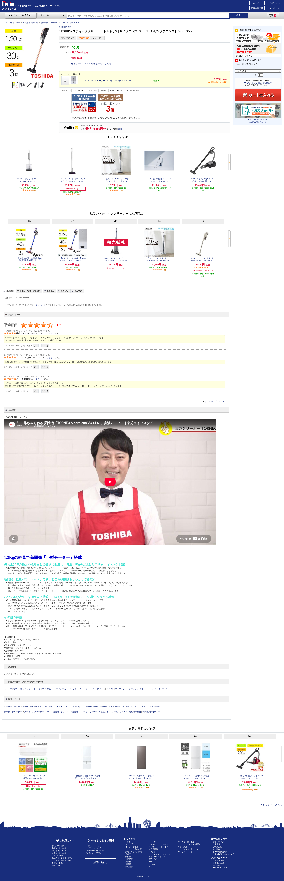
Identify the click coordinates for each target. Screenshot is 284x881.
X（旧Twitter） (219, 863)
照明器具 (135, 706)
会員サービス (57, 865)
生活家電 (129, 859)
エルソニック (155, 689)
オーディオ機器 (131, 847)
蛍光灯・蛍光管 (100, 706)
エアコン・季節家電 (133, 849)
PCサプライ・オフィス (157, 857)
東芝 (15, 689)
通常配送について (59, 851)
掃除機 (128, 864)
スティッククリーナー (70, 23)
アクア (118, 689)
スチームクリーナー (119, 712)
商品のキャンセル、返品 (62, 858)
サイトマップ (218, 842)
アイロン (68, 706)
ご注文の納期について (61, 855)
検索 (238, 15)
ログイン (257, 3)
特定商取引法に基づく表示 (224, 854)
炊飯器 (128, 857)
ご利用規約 (217, 847)
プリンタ (152, 852)
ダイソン (110, 689)
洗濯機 (25, 706)
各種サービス (57, 863)
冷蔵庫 (128, 854)
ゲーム (151, 862)
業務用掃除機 (135, 712)
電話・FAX (152, 859)
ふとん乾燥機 (86, 706)
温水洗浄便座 (114, 706)
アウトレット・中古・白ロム (189, 849)
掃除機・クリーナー (49, 23)
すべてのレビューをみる (215, 401)
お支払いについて (59, 848)
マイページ (274, 8)
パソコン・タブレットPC (158, 847)
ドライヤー (152, 842)
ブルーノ (143, 689)
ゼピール (101, 689)
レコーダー (129, 844)
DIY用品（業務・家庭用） (151, 706)
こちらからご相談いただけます (259, 83)
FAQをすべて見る (93, 853)
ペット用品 (182, 847)
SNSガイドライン (220, 867)
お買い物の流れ (58, 846)
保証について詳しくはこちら (249, 64)
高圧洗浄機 (103, 712)
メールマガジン (219, 860)
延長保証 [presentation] (50, 291)
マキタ (165, 689)
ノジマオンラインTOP (11, 23)
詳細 (120, 129)
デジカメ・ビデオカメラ (158, 844)
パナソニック (24, 689)
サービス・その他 (185, 852)
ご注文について (92, 846)
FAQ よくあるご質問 (102, 840)
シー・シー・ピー (87, 689)
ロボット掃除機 (52, 712)
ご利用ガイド (274, 3)
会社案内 (216, 849)
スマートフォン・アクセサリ (160, 854)
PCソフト (152, 867)
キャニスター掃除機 (69, 712)
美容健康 (129, 867)
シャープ (8, 689)
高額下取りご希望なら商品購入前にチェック (258, 121)
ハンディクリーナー (88, 712)
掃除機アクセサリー (151, 712)
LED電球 (125, 706)
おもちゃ (152, 864)
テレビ (128, 842)
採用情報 (216, 844)
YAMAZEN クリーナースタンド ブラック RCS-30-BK (108, 81)
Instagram (216, 865)
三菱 (39, 689)
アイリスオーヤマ (50, 689)
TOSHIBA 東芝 (65, 27)
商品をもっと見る (272, 804)
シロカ (75, 689)
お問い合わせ (100, 862)
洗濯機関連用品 (36, 706)
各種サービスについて (95, 851)
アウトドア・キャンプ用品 (189, 844)
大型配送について (59, 853)
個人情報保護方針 (220, 852)
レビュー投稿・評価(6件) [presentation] (30, 291)
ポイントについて (93, 848)
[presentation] (8, 290)
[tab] (8, 291)
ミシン (76, 706)
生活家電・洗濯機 (30, 23)
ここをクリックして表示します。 (21, 674)
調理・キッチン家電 (133, 852)
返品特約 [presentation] (78, 291)
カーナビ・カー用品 (186, 842)
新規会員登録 (257, 8)
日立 (34, 689)
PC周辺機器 (153, 849)
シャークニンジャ (130, 689)
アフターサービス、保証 (62, 860)
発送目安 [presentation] (64, 291)
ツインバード (65, 689)
